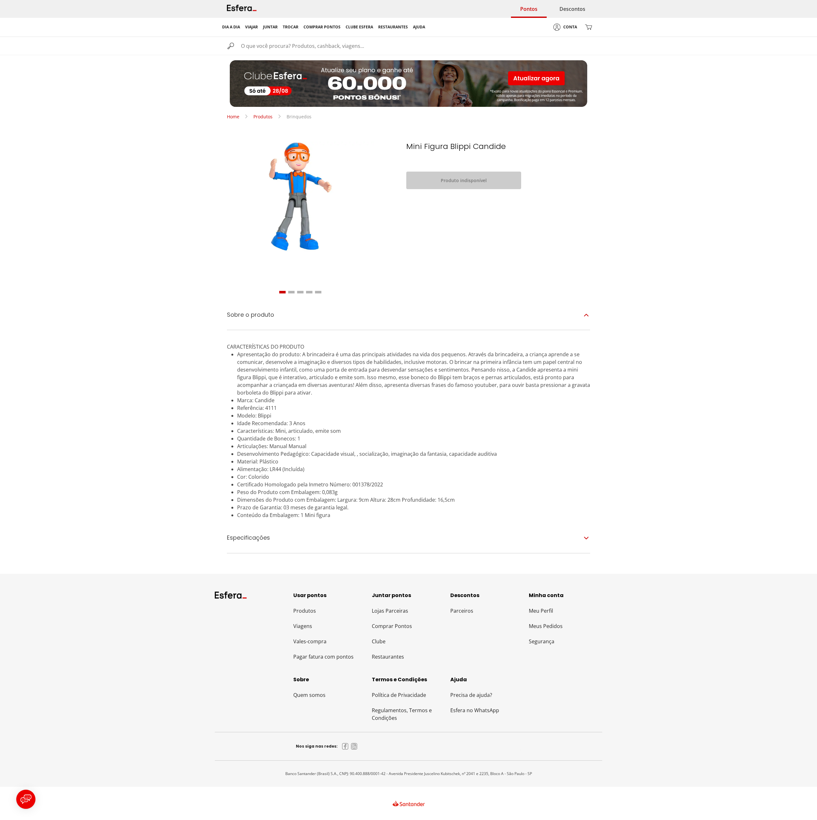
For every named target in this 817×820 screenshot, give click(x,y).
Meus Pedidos (546, 626)
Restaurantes (388, 656)
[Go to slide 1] (282, 292)
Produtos (263, 117)
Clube (379, 641)
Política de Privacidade (399, 694)
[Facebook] (345, 746)
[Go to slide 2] (291, 292)
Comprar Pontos (392, 626)
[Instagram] (354, 746)
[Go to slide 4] (309, 292)
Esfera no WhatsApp (474, 710)
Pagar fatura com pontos (323, 656)
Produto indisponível (464, 180)
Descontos (572, 8)
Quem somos (309, 694)
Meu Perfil (541, 610)
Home (233, 117)
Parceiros (461, 610)
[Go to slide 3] (300, 292)
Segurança (541, 641)
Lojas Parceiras (390, 610)
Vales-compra (309, 641)
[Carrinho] (588, 27)
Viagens (302, 626)
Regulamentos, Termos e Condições (402, 714)
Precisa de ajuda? (471, 694)
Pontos (528, 8)
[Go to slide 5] (318, 292)
